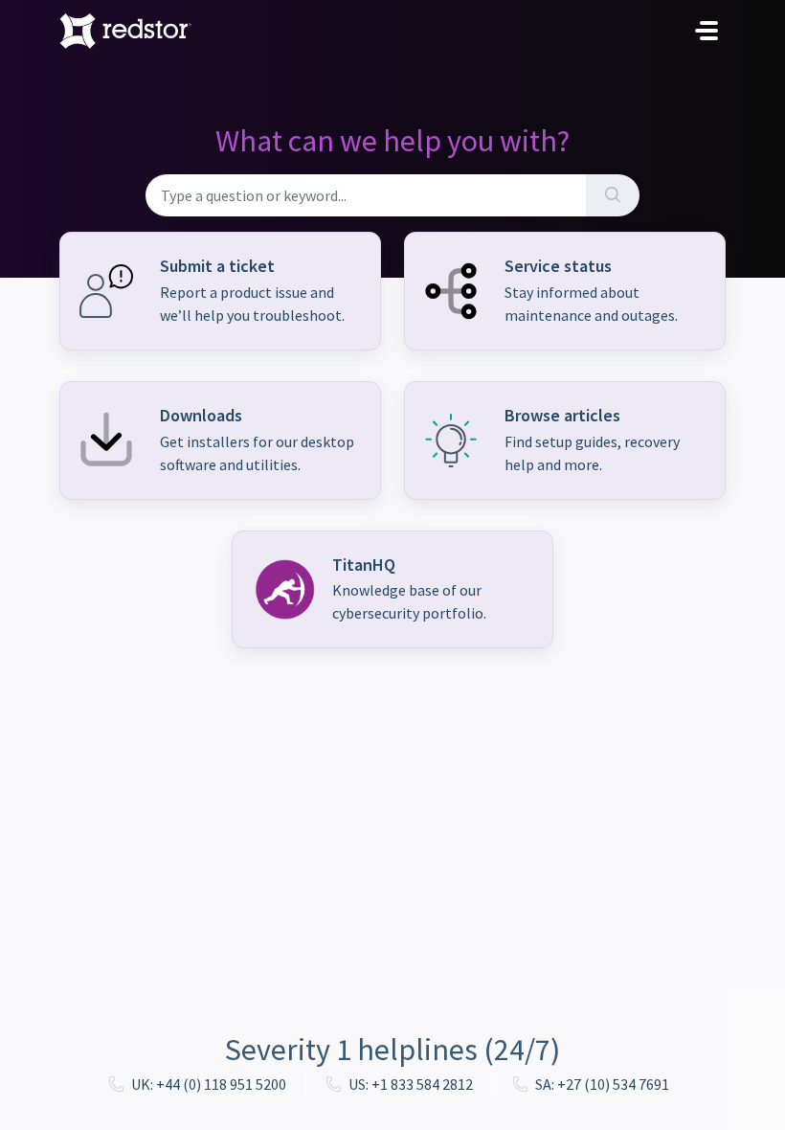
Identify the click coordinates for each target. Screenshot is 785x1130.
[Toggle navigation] (706, 30)
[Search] (612, 195)
